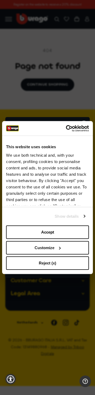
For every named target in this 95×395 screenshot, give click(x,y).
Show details (67, 216)
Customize (44, 247)
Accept (47, 232)
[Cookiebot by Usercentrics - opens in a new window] (67, 128)
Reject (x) (47, 263)
